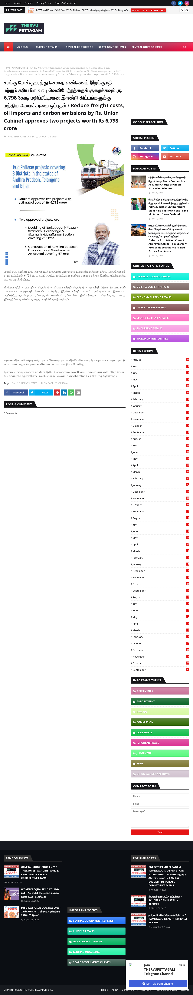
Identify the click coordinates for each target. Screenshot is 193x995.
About (17, 3)
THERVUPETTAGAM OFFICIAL (38, 989)
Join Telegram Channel (159, 983)
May (161, 379)
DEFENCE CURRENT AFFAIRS (153, 286)
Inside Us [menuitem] (22, 47)
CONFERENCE (144, 732)
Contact (29, 3)
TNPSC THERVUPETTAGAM (20, 136)
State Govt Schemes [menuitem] (112, 47)
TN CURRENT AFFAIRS (149, 328)
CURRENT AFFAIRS (84, 931)
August (161, 359)
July (161, 366)
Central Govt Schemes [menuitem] (147, 47)
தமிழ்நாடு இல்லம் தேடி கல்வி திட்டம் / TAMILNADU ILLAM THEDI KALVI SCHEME (168, 918)
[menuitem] (8, 46)
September (161, 432)
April (161, 386)
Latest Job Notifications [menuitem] (24, 56)
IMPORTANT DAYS (148, 742)
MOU (140, 763)
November (161, 419)
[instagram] (187, 3)
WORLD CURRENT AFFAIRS (152, 338)
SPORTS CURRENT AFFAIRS (153, 318)
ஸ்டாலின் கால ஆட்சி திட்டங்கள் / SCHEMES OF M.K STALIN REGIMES (165, 900)
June (161, 373)
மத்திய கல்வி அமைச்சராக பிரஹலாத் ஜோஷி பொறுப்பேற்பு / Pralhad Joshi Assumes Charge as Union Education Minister (168, 183)
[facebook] (173, 3)
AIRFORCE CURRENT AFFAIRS (154, 276)
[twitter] (180, 3)
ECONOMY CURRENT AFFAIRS (154, 297)
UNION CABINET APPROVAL (26, 67)
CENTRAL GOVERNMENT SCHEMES (93, 920)
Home (7, 3)
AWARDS (142, 711)
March (161, 392)
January (161, 406)
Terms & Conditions (65, 3)
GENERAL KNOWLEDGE (86, 952)
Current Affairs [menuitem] (46, 47)
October (161, 425)
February (161, 399)
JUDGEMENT (144, 753)
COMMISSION (145, 722)
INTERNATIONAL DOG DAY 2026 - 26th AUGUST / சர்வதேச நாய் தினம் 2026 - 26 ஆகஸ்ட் (82, 10)
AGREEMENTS (145, 691)
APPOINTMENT (146, 701)
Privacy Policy (44, 3)
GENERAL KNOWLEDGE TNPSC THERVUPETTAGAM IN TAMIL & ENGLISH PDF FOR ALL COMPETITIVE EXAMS (40, 872)
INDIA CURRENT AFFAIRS (151, 307)
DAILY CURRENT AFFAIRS (24, 383)
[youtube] (175, 156)
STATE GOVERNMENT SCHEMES (92, 962)
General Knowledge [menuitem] (79, 47)
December (161, 412)
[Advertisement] (65, 331)
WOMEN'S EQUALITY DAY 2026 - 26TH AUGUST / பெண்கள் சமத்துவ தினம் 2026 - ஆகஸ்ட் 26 (40, 893)
